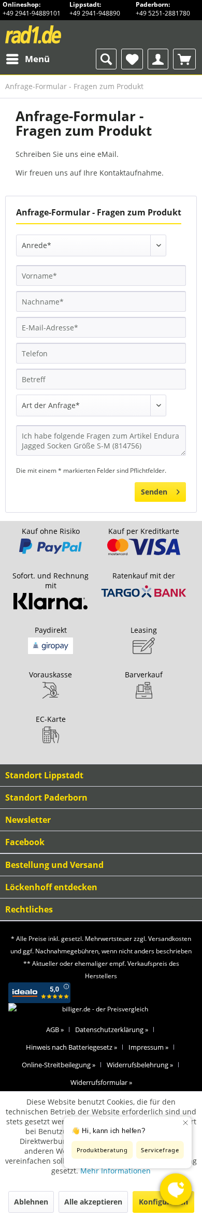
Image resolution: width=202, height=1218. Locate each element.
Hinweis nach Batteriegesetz (71, 1047)
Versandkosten (169, 938)
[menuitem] (27, 59)
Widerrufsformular (101, 1082)
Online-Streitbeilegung (58, 1064)
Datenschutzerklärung (111, 1029)
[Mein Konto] (158, 59)
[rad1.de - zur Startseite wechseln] (52, 34)
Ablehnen (31, 1202)
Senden (154, 492)
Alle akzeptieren (93, 1202)
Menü (37, 59)
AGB (55, 1029)
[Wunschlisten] (132, 59)
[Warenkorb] (184, 59)
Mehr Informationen (115, 1171)
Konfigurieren (163, 1202)
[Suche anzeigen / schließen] (106, 59)
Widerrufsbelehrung (140, 1064)
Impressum (148, 1047)
